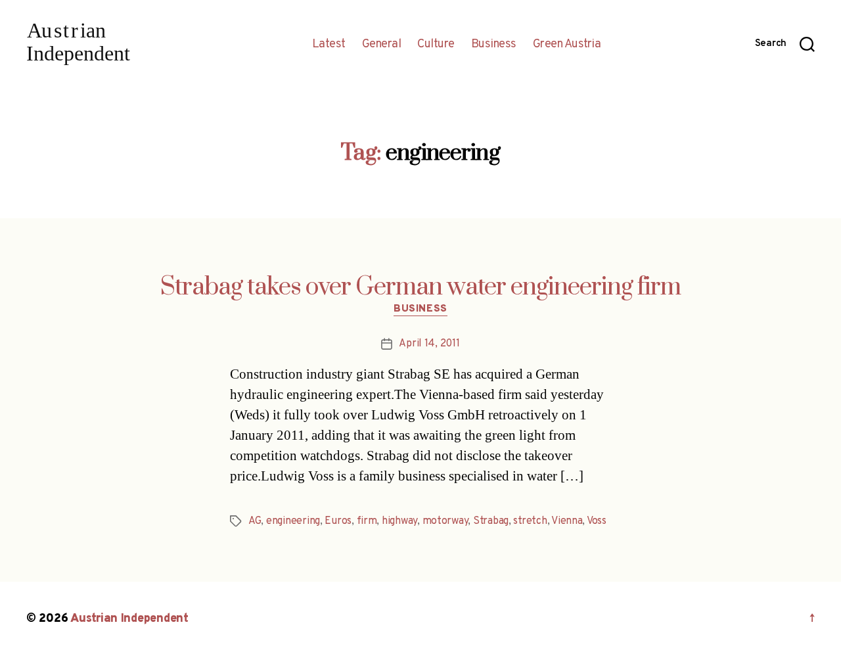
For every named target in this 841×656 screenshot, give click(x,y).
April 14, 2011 (429, 343)
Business (493, 44)
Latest (329, 44)
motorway (445, 521)
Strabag (491, 521)
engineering (293, 521)
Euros (338, 521)
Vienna (566, 521)
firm (367, 521)
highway (399, 521)
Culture (436, 44)
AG (254, 521)
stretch (530, 521)
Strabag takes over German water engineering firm (420, 287)
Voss (596, 521)
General (381, 44)
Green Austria (567, 44)
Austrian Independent (129, 618)
